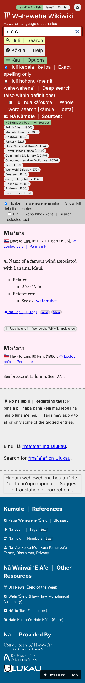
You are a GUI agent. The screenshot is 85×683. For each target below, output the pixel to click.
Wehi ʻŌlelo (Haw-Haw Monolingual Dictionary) (36, 599)
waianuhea (47, 301)
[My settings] (77, 7)
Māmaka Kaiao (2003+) (21, 132)
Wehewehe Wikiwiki (41, 16)
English (63, 7)
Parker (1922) (14, 141)
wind (44, 312)
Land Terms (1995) (18, 193)
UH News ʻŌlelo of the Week (32, 587)
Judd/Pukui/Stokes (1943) (23, 179)
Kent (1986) (13, 165)
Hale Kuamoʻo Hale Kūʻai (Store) (35, 619)
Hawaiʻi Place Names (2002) (24, 151)
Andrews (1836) (16, 188)
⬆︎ (61, 675)
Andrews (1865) (16, 137)
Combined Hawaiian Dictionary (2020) (31, 160)
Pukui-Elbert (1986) (18, 127)
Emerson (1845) (16, 174)
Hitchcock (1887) (17, 184)
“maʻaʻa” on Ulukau (49, 458)
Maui (56, 312)
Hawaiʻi (49, 7)
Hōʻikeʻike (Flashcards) (27, 610)
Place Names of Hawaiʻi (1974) (26, 146)
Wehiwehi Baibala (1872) (22, 169)
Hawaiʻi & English (29, 7)
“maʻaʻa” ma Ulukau (44, 446)
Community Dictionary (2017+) (26, 155)
